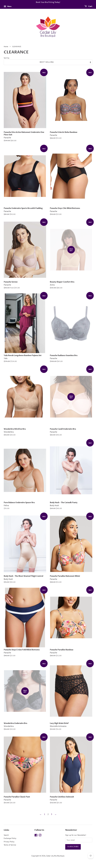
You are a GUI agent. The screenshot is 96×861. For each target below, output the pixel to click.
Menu (9, 6)
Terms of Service (10, 845)
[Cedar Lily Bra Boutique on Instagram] (40, 836)
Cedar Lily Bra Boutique (55, 856)
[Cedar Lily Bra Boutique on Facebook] (35, 836)
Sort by (6, 58)
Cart (90, 6)
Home (6, 47)
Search (6, 835)
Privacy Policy (9, 842)
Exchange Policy (10, 838)
